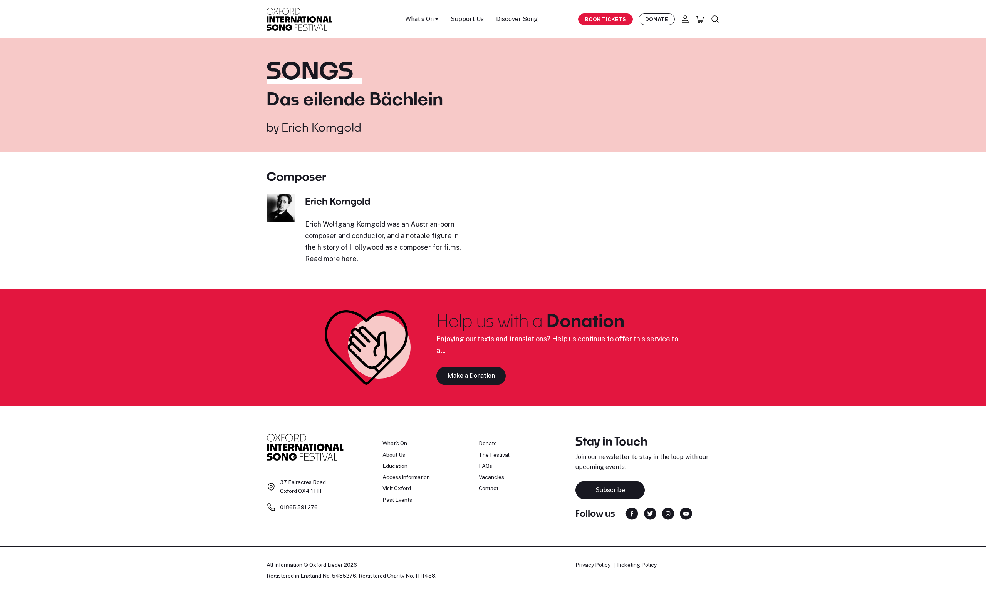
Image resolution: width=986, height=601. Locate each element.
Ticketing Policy (636, 565)
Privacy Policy (592, 565)
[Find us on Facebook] (631, 513)
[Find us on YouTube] (686, 513)
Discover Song (517, 19)
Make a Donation (471, 375)
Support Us (467, 19)
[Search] (715, 19)
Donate (656, 19)
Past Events (397, 500)
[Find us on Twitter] (650, 513)
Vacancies (491, 477)
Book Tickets (605, 19)
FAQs (485, 466)
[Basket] (700, 19)
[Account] (685, 19)
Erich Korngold (321, 127)
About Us (393, 455)
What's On (394, 443)
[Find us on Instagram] (668, 513)
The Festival (494, 455)
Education (394, 466)
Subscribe (610, 490)
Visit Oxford (396, 488)
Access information (406, 477)
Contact (488, 488)
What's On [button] (419, 19)
